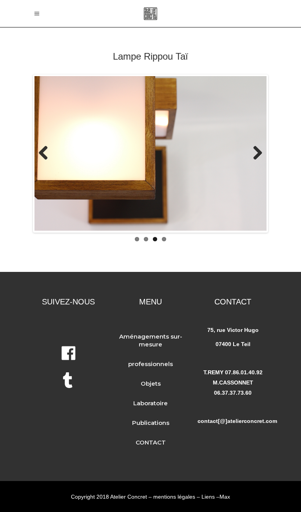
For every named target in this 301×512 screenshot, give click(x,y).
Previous (46, 153)
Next (255, 153)
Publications (150, 422)
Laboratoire (150, 403)
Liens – (210, 497)
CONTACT (151, 442)
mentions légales (174, 497)
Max (224, 497)
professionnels (150, 364)
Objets (151, 383)
